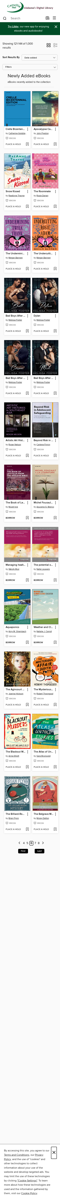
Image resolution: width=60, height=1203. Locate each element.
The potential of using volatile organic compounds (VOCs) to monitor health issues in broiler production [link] (44, 565)
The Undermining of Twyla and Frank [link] (16, 253)
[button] (48, 46)
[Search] (4, 18)
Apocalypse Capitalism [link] (44, 129)
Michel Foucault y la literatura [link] (44, 502)
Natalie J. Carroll (44, 631)
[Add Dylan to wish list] (55, 331)
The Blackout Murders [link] (16, 751)
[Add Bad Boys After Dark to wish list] (27, 331)
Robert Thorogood (44, 693)
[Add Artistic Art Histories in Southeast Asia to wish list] (27, 456)
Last (39, 851)
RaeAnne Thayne (16, 195)
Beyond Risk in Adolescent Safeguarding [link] (44, 440)
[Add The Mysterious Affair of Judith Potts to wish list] (55, 705)
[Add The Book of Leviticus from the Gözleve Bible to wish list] (27, 518)
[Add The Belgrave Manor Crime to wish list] (55, 829)
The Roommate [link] (42, 191)
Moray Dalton (42, 818)
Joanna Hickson (15, 693)
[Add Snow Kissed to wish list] (27, 207)
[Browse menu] (54, 18)
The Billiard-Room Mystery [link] (16, 814)
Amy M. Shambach (17, 631)
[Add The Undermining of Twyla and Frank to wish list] (27, 269)
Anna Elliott (13, 756)
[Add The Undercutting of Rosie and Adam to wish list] (55, 269)
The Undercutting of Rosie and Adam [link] (44, 253)
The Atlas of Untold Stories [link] (44, 751)
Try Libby (13, 26)
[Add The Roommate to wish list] (55, 207)
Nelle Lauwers (43, 569)
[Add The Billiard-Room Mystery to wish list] (27, 829)
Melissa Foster (15, 320)
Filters (8, 67)
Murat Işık (13, 507)
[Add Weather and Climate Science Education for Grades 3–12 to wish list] (55, 642)
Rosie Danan (42, 195)
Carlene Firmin (43, 444)
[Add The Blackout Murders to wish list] (27, 767)
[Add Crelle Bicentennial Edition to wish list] (27, 144)
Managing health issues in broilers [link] (16, 565)
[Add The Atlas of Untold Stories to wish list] (55, 767)
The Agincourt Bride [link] (16, 689)
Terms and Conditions (16, 1155)
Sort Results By (11, 57)
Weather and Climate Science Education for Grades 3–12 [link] (44, 627)
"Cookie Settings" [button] (27, 1180)
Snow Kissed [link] (13, 191)
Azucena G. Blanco (45, 507)
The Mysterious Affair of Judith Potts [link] (44, 689)
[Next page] (43, 843)
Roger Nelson (14, 444)
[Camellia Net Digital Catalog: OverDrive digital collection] (30, 7)
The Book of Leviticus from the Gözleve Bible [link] (16, 502)
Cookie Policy (29, 1193)
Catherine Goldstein (17, 133)
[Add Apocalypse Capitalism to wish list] (55, 144)
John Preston (42, 133)
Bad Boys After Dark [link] (16, 315)
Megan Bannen (15, 257)
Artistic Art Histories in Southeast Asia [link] (16, 440)
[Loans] (47, 19)
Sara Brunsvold (43, 756)
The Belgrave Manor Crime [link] (44, 814)
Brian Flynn (13, 818)
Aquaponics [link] (12, 627)
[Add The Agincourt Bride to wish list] (27, 705)
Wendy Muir (13, 569)
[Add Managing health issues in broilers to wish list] (27, 580)
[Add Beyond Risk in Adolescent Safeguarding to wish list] (55, 456)
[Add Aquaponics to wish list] (27, 642)
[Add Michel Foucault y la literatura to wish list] (55, 518)
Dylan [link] (37, 315)
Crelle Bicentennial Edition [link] (16, 129)
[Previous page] (20, 843)
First (23, 851)
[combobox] (23, 18)
